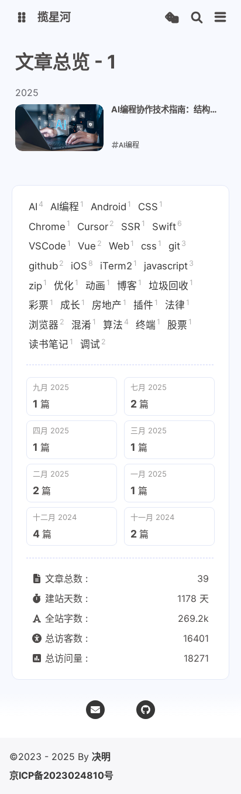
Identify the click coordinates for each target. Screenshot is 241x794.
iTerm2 (118, 265)
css (151, 245)
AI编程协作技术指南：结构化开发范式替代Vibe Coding (164, 110)
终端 (148, 323)
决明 (101, 756)
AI (36, 206)
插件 (145, 304)
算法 (116, 323)
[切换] (220, 17)
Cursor (95, 225)
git (177, 245)
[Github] (145, 709)
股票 (179, 323)
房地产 (109, 304)
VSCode (50, 245)
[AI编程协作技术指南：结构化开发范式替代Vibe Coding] (59, 127)
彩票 (41, 304)
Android (111, 206)
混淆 (83, 323)
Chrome (49, 225)
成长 (72, 304)
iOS (82, 265)
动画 (97, 284)
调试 (93, 343)
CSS (150, 206)
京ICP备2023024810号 (61, 775)
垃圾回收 (171, 284)
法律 (177, 304)
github (46, 265)
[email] (95, 709)
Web (121, 245)
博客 (129, 284)
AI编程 (67, 206)
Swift (167, 225)
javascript (169, 265)
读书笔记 (51, 343)
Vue (90, 245)
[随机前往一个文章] (171, 18)
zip (38, 284)
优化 (66, 284)
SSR (133, 225)
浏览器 (46, 323)
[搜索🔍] (197, 18)
